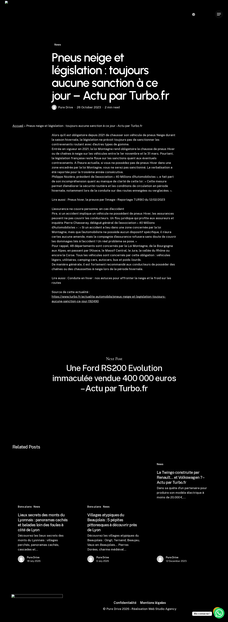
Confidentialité (125, 603)
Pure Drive (65, 107)
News (57, 44)
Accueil (17, 126)
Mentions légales (153, 603)
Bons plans (25, 506)
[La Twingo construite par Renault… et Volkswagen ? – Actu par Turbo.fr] (183, 513)
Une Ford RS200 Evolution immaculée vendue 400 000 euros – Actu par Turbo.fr (114, 375)
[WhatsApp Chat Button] (219, 613)
